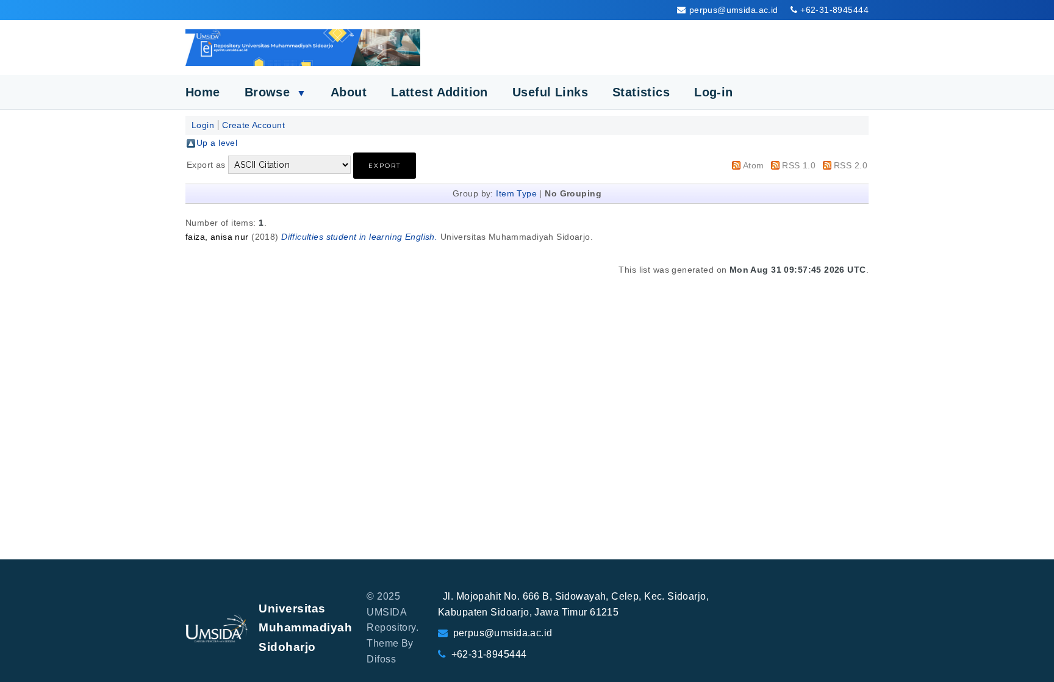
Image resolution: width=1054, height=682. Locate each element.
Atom (753, 165)
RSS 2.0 (850, 165)
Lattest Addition (439, 92)
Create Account (253, 125)
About (349, 92)
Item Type (516, 193)
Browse (275, 92)
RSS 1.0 (799, 165)
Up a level (216, 143)
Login (203, 125)
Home (202, 92)
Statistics (641, 92)
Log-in (713, 92)
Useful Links (550, 92)
